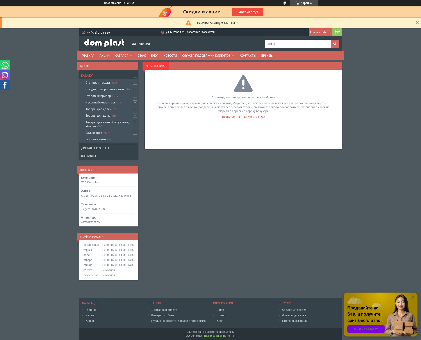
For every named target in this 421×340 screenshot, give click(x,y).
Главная (88, 55)
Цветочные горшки (295, 320)
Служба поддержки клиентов (206, 55)
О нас (141, 55)
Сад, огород (94, 132)
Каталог (121, 55)
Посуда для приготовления (105, 89)
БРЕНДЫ (267, 55)
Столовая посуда (98, 82)
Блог (154, 55)
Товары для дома (98, 115)
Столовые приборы (99, 96)
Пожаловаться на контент (220, 335)
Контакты (248, 55)
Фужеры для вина (294, 315)
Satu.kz (229, 331)
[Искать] (335, 44)
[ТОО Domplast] (104, 43)
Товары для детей (99, 109)
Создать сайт (112, 3)
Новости (170, 55)
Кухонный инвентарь (101, 102)
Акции (105, 55)
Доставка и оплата (95, 148)
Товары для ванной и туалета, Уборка (107, 124)
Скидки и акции (97, 139)
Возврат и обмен (162, 315)
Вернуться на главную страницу (243, 116)
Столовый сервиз (294, 309)
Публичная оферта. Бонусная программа (178, 320)
